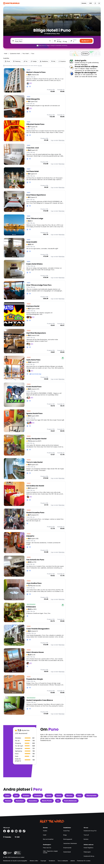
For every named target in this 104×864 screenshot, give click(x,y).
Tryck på (86, 835)
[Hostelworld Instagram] (12, 831)
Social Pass (66, 830)
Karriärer (86, 839)
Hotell (28, 69)
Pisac (79, 795)
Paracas (8, 801)
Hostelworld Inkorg (89, 856)
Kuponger (43, 860)
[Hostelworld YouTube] (16, 831)
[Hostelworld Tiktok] (24, 831)
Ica (58, 801)
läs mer (40, 65)
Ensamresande (67, 847)
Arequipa (26, 795)
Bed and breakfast (48, 839)
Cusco (7, 795)
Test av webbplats (63, 860)
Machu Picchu (47, 801)
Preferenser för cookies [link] (83, 860)
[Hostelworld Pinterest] (20, 831)
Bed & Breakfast (31, 604)
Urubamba (37, 795)
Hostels (45, 830)
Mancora (69, 795)
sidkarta (72, 860)
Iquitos (48, 795)
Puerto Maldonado (70, 801)
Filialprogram (87, 852)
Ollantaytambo (91, 795)
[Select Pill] (95, 3)
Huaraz (58, 795)
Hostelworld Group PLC (90, 830)
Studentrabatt (67, 852)
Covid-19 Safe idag (36, 374)
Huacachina (33, 801)
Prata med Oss (47, 847)
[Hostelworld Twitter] (8, 831)
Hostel (28, 303)
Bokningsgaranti (67, 839)
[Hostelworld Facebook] (4, 831)
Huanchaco (20, 801)
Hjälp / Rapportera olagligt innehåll (50, 851)
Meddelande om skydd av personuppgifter (15, 860)
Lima (16, 795)
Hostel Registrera (88, 847)
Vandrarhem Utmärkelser (70, 843)
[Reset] (50, 41)
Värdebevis (52, 860)
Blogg (65, 835)
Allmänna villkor (34, 860)
